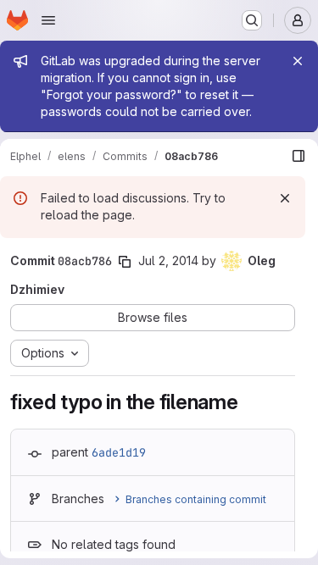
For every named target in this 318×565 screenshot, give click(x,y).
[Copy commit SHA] (124, 262)
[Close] (297, 61)
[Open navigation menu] (48, 20)
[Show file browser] (298, 155)
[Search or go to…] (252, 20)
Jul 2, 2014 (168, 260)
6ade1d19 (119, 452)
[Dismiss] (285, 198)
